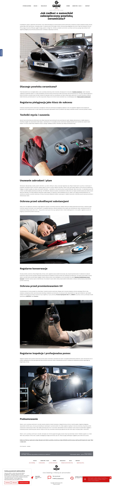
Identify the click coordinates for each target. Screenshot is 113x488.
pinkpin (58, 484)
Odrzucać (14, 482)
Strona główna (27, 5)
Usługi (35, 5)
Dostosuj (7, 482)
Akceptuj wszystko (24, 482)
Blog (70, 460)
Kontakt (87, 5)
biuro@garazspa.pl (60, 478)
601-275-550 (57, 476)
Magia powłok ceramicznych (83, 96)
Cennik (68, 5)
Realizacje (44, 5)
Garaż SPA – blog (76, 5)
